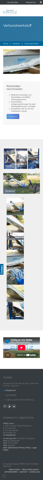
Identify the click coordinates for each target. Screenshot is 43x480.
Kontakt (24, 472)
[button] (4, 476)
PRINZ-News (14, 470)
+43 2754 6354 (12, 2)
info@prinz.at (31, 2)
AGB (5, 448)
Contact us (13, 116)
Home (5, 44)
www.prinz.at (10, 435)
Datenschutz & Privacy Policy (19, 448)
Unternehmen (11, 472)
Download (34, 472)
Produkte (16, 44)
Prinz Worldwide (30, 470)
